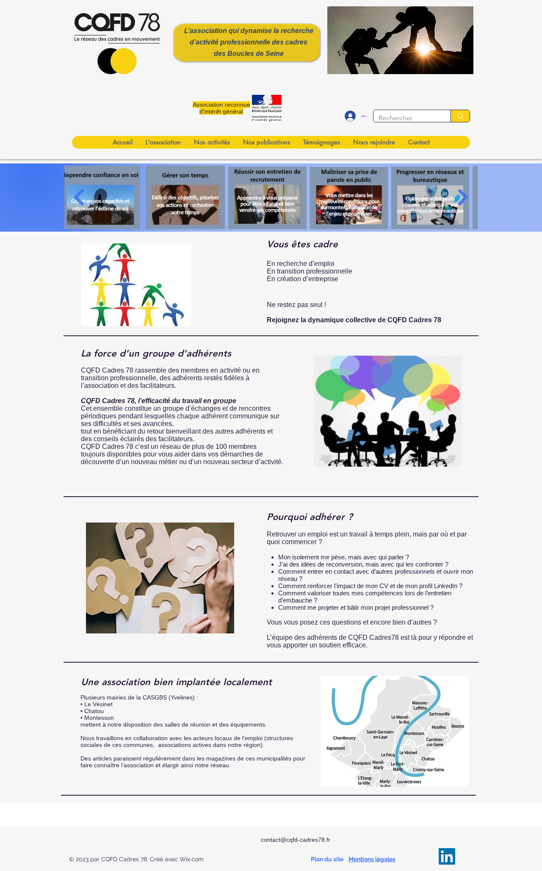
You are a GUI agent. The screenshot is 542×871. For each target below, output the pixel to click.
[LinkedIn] (447, 856)
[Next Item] (463, 197)
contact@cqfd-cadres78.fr (295, 839)
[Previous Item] (79, 197)
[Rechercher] (460, 116)
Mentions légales (371, 859)
